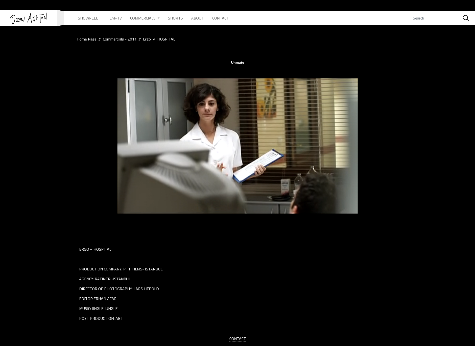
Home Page (86, 39)
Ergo (147, 39)
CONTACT (220, 18)
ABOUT (197, 18)
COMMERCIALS (143, 18)
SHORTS (175, 18)
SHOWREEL (88, 18)
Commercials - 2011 (120, 39)
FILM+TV (114, 18)
